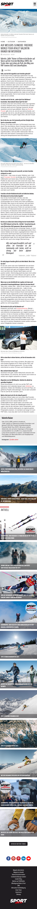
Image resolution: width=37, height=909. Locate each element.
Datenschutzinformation (18, 874)
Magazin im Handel (18, 872)
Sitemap (18, 894)
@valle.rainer (13, 439)
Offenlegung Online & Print (18, 883)
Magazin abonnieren (18, 870)
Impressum (18, 892)
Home (3, 41)
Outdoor (11, 41)
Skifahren (22, 41)
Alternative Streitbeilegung (18, 887)
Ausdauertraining (21, 308)
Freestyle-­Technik (10, 177)
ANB (18, 885)
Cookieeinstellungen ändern (18, 876)
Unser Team (18, 889)
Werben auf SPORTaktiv (18, 881)
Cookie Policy (18, 878)
